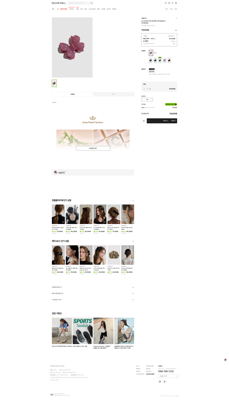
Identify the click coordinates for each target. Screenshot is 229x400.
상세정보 (73, 94)
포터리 (71, 9)
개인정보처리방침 (150, 374)
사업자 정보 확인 (150, 366)
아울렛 (114, 9)
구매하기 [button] (173, 121)
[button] (63, 222)
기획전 (171, 9)
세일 (77, 9)
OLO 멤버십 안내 (140, 374)
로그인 (137, 366)
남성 (81, 9)
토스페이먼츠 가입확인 (54, 380)
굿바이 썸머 (63, 9)
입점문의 (148, 368)
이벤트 (175, 9)
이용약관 (138, 371)
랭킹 (98, 9)
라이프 (109, 9)
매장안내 (138, 368)
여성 (85, 9)
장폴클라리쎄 (143, 18)
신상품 (103, 9)
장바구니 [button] (165, 121)
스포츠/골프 (92, 9)
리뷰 (113, 94)
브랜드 (166, 9)
